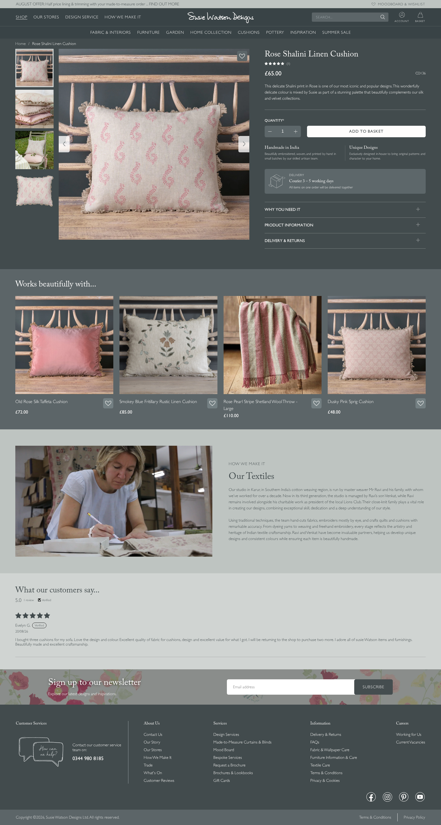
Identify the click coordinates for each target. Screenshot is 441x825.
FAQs (314, 742)
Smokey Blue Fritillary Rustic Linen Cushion (158, 401)
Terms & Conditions (326, 773)
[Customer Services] (41, 752)
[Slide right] (243, 144)
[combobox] (350, 17)
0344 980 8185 (88, 758)
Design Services (226, 734)
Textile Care (320, 765)
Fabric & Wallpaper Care (329, 750)
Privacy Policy (414, 817)
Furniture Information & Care (333, 757)
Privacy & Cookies (325, 780)
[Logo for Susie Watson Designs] (220, 17)
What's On (153, 773)
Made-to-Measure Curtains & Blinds (242, 742)
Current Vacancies (410, 742)
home (20, 43)
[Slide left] (64, 144)
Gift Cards (221, 780)
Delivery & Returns (325, 734)
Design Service (82, 17)
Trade (148, 765)
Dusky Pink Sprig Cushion (351, 401)
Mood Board (223, 750)
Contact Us (153, 734)
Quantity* (274, 120)
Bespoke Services (227, 757)
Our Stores (46, 17)
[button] (275, 63)
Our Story (152, 742)
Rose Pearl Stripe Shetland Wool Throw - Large (261, 405)
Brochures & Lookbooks (233, 773)
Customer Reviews (159, 780)
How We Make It (123, 17)
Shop (21, 17)
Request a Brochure (229, 765)
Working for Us (408, 734)
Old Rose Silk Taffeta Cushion (41, 401)
